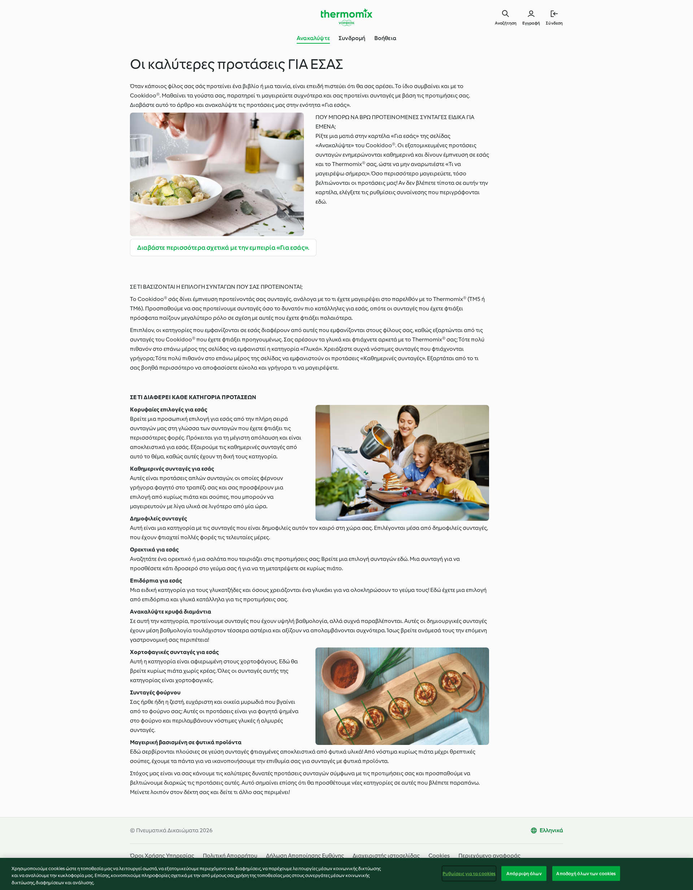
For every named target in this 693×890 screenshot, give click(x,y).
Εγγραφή (531, 23)
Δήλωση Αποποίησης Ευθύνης (305, 855)
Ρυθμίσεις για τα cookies (469, 873)
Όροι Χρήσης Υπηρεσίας (162, 855)
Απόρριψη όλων (524, 873)
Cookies (439, 855)
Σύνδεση (554, 23)
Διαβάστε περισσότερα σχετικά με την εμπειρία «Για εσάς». (223, 248)
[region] (346, 874)
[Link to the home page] (346, 17)
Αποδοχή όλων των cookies (586, 873)
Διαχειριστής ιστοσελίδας (386, 855)
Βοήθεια (385, 38)
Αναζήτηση (506, 23)
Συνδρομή (352, 38)
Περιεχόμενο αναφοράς (489, 855)
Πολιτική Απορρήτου (230, 855)
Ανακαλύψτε (313, 38)
